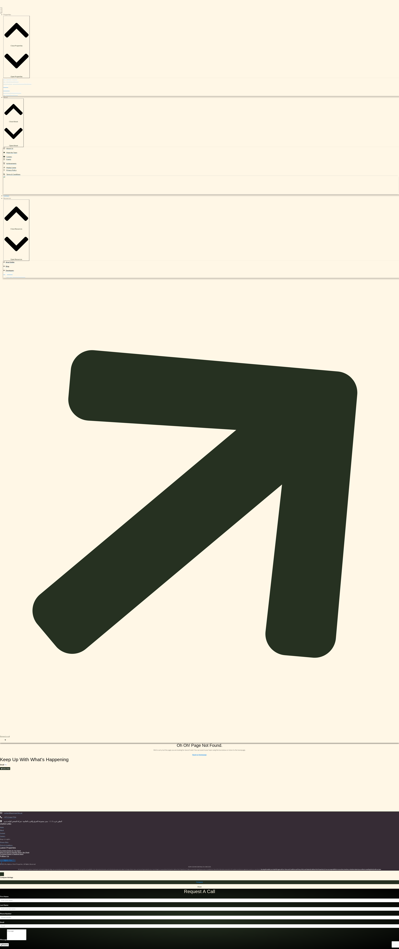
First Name (4, 896)
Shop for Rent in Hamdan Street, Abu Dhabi (14, 852)
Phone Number (6, 914)
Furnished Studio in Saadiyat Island (11, 854)
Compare (199, 882)
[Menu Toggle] (1, 10)
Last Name (4, 905)
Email (2, 765)
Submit (5, 945)
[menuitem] (3, 740)
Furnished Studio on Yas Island (10, 851)
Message (3, 939)
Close (199, 887)
